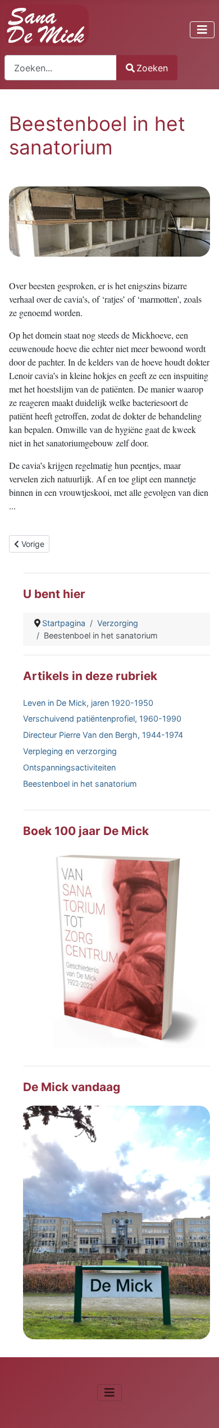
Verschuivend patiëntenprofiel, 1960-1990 (102, 718)
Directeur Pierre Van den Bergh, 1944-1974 (103, 735)
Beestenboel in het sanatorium (80, 783)
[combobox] (60, 67)
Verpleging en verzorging (70, 751)
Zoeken (152, 68)
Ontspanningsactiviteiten (69, 767)
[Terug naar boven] (199, 1407)
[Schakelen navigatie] (202, 29)
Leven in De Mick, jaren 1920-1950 (88, 703)
